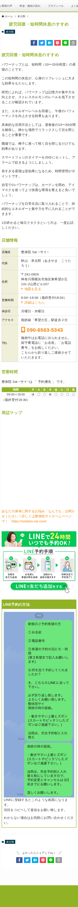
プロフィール (55, 5)
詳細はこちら (34, 302)
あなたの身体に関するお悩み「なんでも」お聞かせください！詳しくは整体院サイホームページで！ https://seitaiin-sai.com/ (38, 516)
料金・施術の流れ (30, 5)
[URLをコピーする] (73, 43)
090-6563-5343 (44, 330)
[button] (34, 43)
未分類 (10, 31)
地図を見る (32, 289)
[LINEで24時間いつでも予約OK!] (39, 562)
